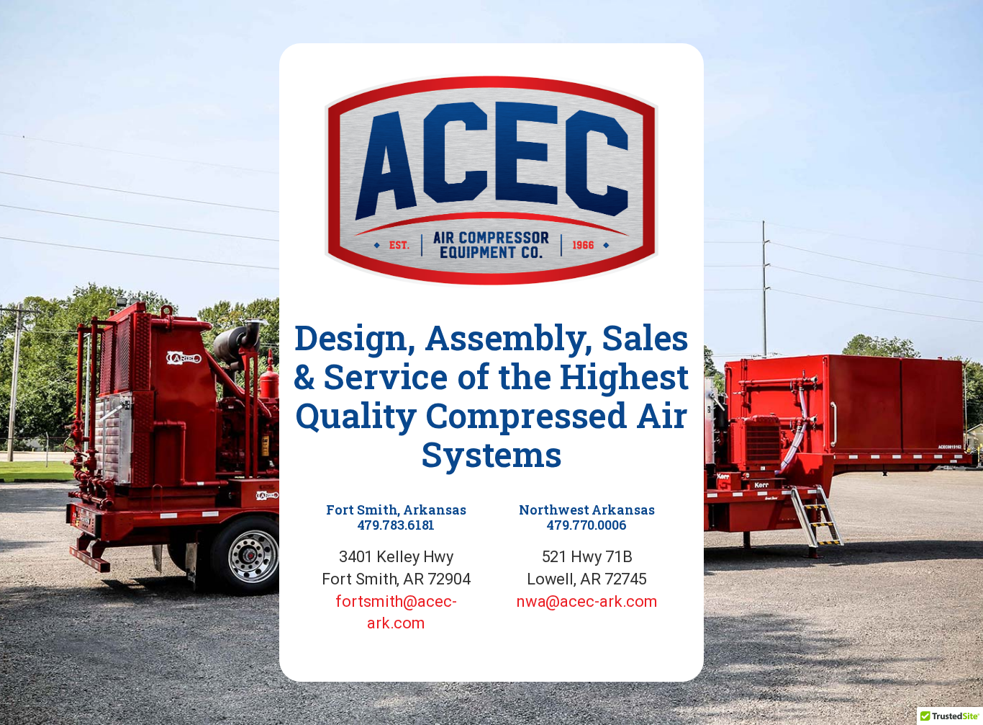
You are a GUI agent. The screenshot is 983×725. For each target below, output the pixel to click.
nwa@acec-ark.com (587, 601)
